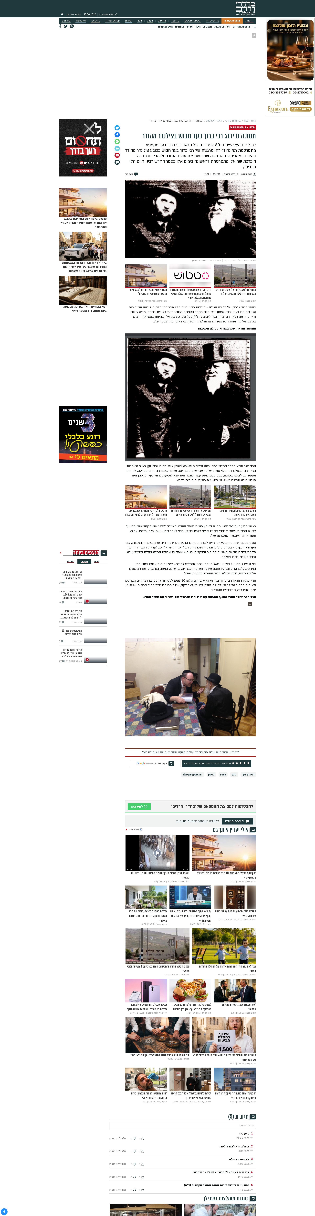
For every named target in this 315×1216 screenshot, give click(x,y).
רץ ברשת (81, 20)
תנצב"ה (207, 27)
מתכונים (95, 20)
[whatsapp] (117, 141)
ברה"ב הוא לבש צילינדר (234, 1146)
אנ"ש (189, 27)
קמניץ (223, 774)
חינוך (197, 27)
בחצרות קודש (232, 20)
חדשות (249, 20)
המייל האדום (74, 14)
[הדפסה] (117, 148)
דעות (150, 20)
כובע (234, 774)
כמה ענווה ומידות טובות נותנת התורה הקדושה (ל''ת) (216, 1185)
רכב (139, 20)
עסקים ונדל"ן (113, 20)
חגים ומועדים (165, 27)
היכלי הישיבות (222, 27)
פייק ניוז (244, 1133)
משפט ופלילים (192, 20)
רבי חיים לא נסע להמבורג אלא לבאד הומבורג (220, 1172)
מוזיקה (175, 20)
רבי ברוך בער (248, 774)
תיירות (128, 20)
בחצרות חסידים (241, 27)
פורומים (66, 20)
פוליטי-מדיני (212, 20)
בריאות (162, 20)
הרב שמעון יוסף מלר (192, 774)
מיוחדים (179, 27)
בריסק (211, 774)
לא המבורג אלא (239, 1159)
